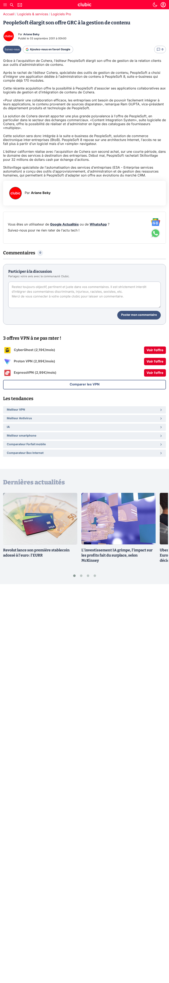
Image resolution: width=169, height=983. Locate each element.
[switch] (155, 4)
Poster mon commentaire (139, 315)
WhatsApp (98, 224)
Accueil (8, 14)
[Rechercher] (11, 5)
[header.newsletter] (19, 5)
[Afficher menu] (5, 5)
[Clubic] (84, 5)
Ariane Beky (31, 34)
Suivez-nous (12, 49)
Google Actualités (64, 224)
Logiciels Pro (61, 14)
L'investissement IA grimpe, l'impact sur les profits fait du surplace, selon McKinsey (117, 555)
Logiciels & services (32, 14)
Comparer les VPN (85, 384)
